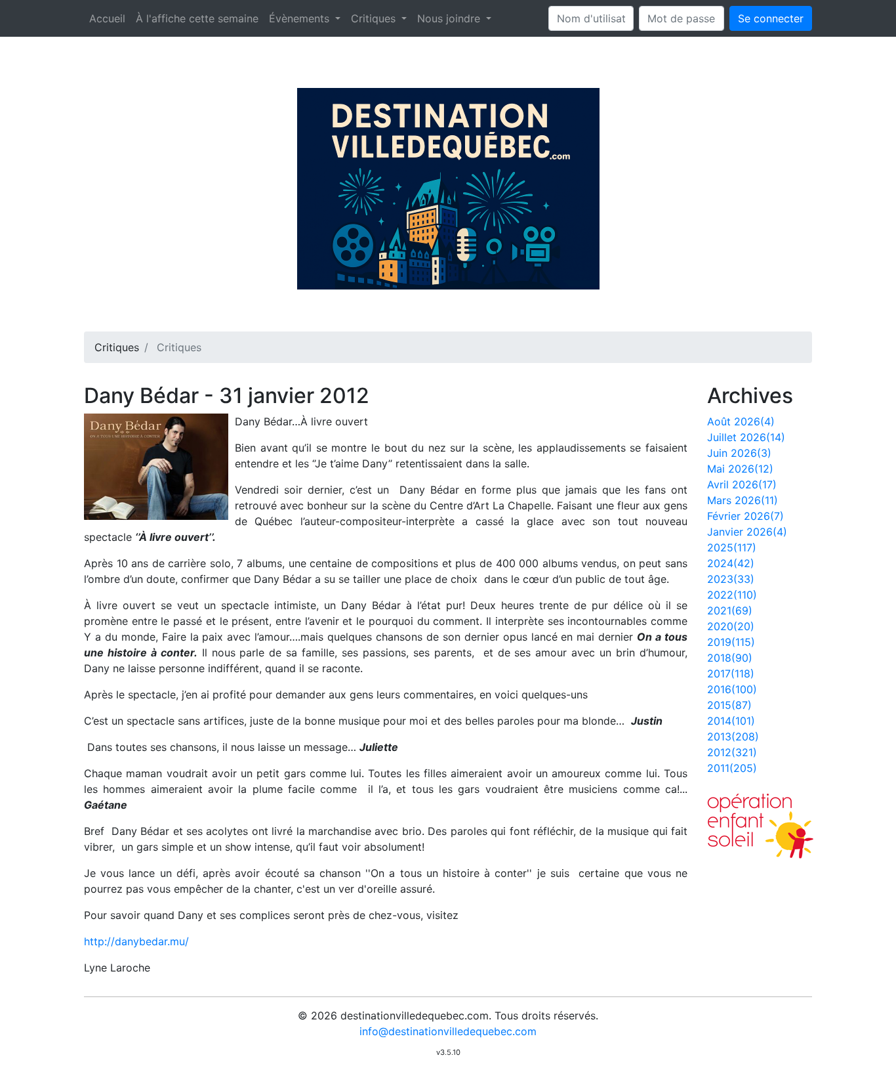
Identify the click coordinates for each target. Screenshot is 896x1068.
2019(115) (731, 642)
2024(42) (730, 563)
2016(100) (732, 689)
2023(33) (730, 579)
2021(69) (729, 610)
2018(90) (729, 657)
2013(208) (733, 736)
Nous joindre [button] (450, 18)
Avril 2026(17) (742, 484)
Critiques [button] (375, 18)
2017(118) (730, 673)
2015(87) (729, 705)
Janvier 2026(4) (747, 531)
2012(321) (732, 752)
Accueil (107, 18)
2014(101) (731, 720)
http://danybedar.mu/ (136, 941)
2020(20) (730, 626)
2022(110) (732, 594)
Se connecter (771, 18)
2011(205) (732, 768)
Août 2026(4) (741, 421)
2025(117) (731, 547)
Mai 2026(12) (740, 468)
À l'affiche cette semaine (197, 18)
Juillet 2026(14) (746, 437)
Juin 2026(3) (739, 452)
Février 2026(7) (745, 516)
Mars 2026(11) (742, 500)
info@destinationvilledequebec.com (448, 1031)
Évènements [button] (301, 18)
